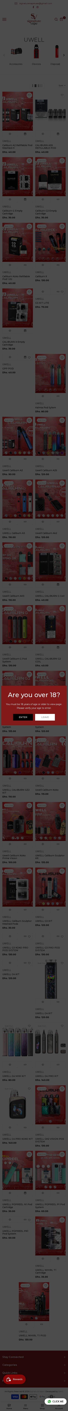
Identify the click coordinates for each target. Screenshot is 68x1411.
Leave (45, 717)
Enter (23, 717)
